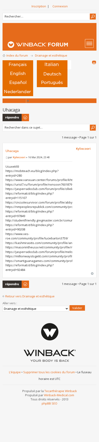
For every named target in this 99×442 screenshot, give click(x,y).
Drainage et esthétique (51, 55)
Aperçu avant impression (93, 62)
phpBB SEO (49, 403)
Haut (92, 273)
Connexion (60, 6)
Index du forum (17, 55)
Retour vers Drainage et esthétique (30, 296)
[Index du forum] (51, 44)
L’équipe (15, 372)
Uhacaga (12, 151)
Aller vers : (10, 303)
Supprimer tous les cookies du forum (49, 372)
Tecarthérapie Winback (60, 391)
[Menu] (89, 43)
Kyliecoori (19, 157)
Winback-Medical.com (59, 395)
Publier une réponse (11, 117)
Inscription (39, 6)
